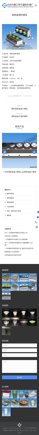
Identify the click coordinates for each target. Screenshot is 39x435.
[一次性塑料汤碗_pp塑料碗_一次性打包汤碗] (15, 313)
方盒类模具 (10, 206)
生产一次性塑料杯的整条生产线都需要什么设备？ (19, 244)
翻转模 (9, 215)
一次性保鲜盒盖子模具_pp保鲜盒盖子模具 (19, 172)
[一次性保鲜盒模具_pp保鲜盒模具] (32, 277)
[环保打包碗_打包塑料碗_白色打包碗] (32, 313)
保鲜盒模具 (10, 202)
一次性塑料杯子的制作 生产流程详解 (16, 239)
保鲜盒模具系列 (17, 96)
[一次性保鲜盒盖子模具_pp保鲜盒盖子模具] (24, 277)
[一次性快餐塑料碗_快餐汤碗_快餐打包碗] (15, 321)
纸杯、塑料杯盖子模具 (14, 211)
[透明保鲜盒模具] (15, 286)
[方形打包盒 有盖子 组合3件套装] (24, 394)
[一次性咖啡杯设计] (32, 403)
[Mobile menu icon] (36, 5)
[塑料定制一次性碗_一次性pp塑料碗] (6, 313)
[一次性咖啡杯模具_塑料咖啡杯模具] (15, 277)
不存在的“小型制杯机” (11, 236)
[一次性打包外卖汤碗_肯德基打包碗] (24, 313)
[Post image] (19, 150)
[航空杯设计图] (6, 412)
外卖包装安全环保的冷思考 (13, 255)
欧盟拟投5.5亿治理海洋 (12, 252)
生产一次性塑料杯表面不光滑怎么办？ (16, 233)
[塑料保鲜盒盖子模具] (6, 295)
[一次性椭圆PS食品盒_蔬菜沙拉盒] (32, 321)
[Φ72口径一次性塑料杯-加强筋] (15, 394)
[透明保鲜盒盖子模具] (6, 286)
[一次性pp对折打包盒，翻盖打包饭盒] (6, 403)
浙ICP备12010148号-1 (23, 430)
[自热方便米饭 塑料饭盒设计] (32, 394)
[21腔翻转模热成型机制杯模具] (6, 277)
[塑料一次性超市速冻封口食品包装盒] (15, 403)
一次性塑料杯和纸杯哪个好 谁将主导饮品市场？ (19, 248)
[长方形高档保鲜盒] (6, 394)
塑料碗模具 (10, 198)
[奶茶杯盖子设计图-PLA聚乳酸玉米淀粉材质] (24, 403)
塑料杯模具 (10, 193)
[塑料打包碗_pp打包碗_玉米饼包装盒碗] (6, 321)
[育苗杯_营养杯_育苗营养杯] (6, 330)
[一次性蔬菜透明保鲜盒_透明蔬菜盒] (24, 321)
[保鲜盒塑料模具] (32, 286)
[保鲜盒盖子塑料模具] (24, 286)
